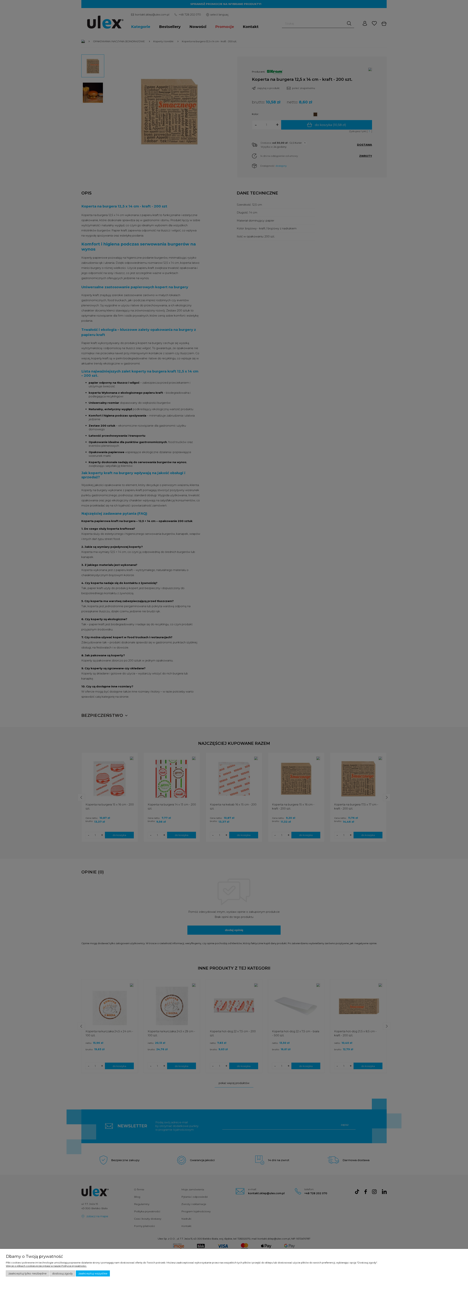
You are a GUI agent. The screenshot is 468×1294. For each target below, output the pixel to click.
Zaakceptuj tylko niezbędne (27, 1273)
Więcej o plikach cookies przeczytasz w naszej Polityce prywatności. (46, 1265)
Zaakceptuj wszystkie (92, 1273)
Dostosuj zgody (62, 1273)
